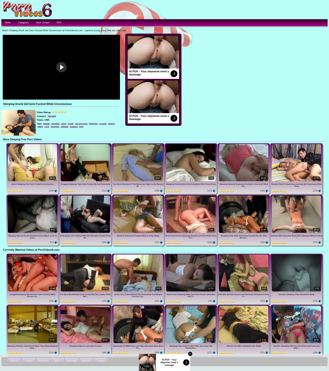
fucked (111, 124)
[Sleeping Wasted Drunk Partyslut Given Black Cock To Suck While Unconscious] (33, 196)
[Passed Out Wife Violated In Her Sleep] (244, 306)
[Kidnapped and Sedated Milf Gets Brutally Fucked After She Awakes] (85, 196)
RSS (59, 22)
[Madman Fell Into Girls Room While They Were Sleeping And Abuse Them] (33, 306)
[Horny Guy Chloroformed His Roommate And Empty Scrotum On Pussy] (138, 255)
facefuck (55, 126)
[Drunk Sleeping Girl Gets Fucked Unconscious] (33, 144)
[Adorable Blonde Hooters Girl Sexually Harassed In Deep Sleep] (244, 255)
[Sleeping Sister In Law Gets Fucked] (85, 306)
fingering (93, 124)
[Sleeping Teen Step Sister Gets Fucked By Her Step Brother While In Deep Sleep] (244, 196)
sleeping (55, 124)
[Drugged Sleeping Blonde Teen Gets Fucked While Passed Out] (33, 255)
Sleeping (52, 116)
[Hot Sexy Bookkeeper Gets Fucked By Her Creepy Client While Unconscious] (85, 255)
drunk (71, 124)
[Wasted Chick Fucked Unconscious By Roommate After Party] (296, 144)
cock (46, 126)
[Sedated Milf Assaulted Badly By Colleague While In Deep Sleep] (296, 196)
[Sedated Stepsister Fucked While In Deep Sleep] (138, 196)
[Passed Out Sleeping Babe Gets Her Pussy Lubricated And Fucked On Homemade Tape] (191, 255)
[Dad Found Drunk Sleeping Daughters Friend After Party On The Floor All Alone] (191, 196)
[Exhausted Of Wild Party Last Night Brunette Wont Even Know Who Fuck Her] (138, 306)
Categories (23, 22)
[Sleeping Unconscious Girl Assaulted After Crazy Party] (191, 144)
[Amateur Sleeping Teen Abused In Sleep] (296, 255)
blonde (46, 124)
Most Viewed (42, 22)
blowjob (64, 126)
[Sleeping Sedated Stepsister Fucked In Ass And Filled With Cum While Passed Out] (244, 144)
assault (102, 124)
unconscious (81, 124)
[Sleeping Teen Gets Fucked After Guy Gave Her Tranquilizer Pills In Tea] (191, 306)
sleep (63, 124)
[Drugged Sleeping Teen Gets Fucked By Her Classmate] (85, 144)
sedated (74, 126)
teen (81, 126)
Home (8, 22)
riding (40, 126)
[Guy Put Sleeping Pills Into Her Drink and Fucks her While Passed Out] (296, 306)
